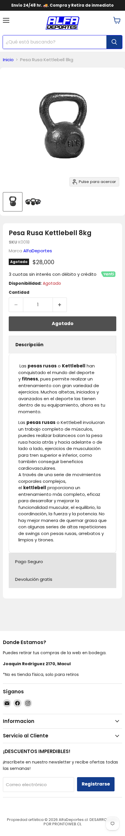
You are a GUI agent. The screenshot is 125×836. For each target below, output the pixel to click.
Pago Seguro (29, 561)
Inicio (8, 59)
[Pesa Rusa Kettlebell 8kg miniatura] (12, 202)
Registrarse (96, 784)
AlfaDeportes (37, 251)
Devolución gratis (33, 579)
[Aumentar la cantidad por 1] (60, 305)
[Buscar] (114, 42)
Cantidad (19, 292)
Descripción (29, 345)
